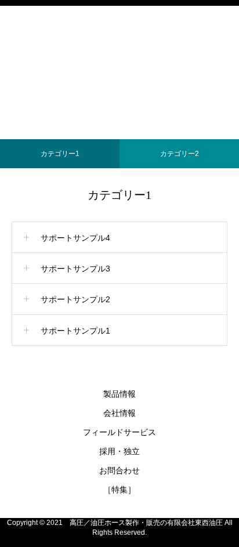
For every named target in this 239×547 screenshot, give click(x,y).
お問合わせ (119, 470)
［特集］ (119, 489)
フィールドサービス (119, 432)
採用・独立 (119, 451)
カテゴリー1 (60, 154)
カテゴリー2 (179, 154)
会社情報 (119, 413)
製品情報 (119, 394)
